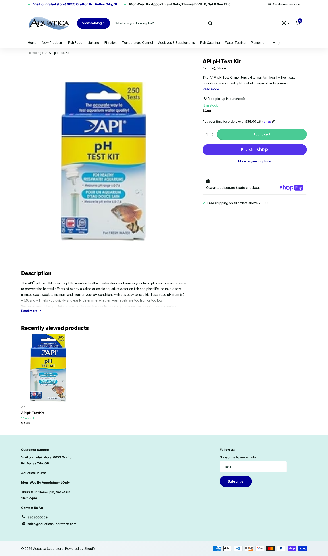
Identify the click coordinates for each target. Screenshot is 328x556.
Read (29, 311)
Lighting (93, 42)
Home (32, 42)
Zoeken (210, 23)
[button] (213, 130)
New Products (52, 42)
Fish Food (75, 42)
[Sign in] (286, 23)
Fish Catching (210, 42)
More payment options (254, 161)
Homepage (35, 53)
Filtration (110, 42)
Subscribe (236, 481)
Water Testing (235, 42)
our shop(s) (238, 99)
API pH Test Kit (32, 413)
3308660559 (37, 517)
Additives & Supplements (176, 42)
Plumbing (257, 42)
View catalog (92, 23)
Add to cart (261, 134)
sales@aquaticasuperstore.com (52, 524)
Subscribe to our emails (238, 457)
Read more (211, 89)
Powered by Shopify (80, 548)
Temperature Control (137, 42)
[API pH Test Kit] (48, 368)
